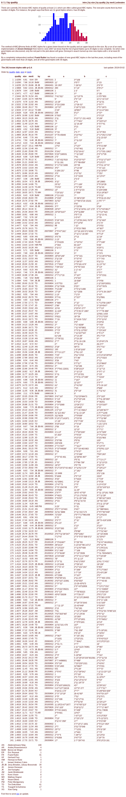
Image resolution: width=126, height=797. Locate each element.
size (22, 72)
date (18, 72)
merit (29, 72)
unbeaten (120, 2)
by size (91, 2)
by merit (110, 2)
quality (12, 72)
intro (85, 2)
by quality (12, 2)
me (17, 794)
